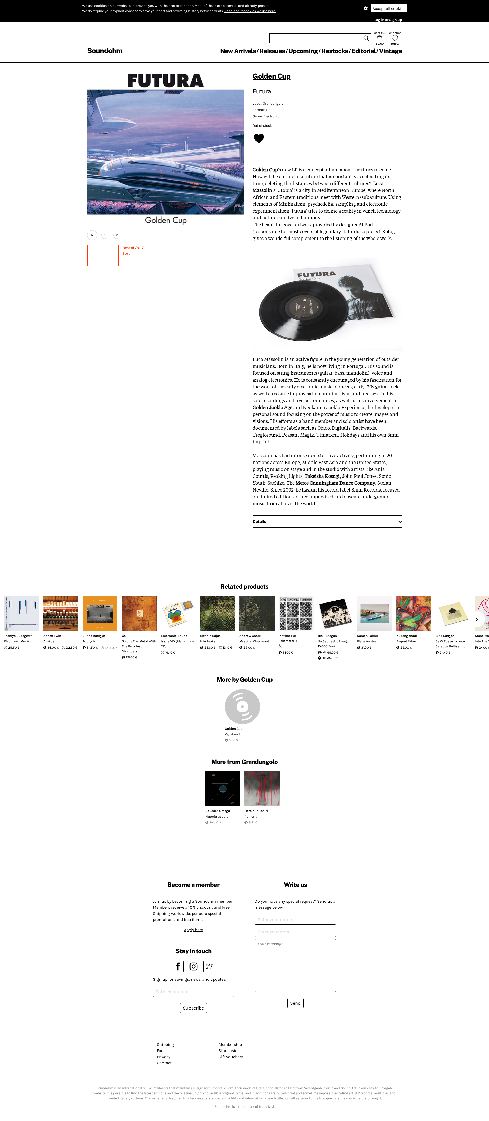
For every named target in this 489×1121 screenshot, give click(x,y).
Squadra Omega (217, 811)
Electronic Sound (174, 636)
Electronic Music (17, 641)
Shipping (165, 1044)
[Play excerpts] (92, 235)
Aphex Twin (52, 636)
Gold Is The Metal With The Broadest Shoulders (139, 646)
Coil (125, 636)
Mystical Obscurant (254, 641)
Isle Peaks (207, 641)
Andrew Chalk (250, 636)
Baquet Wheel (407, 641)
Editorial (363, 51)
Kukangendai (406, 636)
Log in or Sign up (388, 20)
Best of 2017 (132, 247)
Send (295, 1003)
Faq (160, 1050)
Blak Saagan (327, 636)
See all (127, 253)
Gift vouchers (231, 1056)
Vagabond (232, 734)
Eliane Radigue (94, 636)
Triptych (89, 641)
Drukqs (49, 641)
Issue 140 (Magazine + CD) (177, 643)
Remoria (250, 816)
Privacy (163, 1056)
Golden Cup (272, 76)
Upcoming (303, 51)
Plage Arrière (366, 641)
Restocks (334, 51)
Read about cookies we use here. (250, 11)
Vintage (390, 51)
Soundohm (104, 50)
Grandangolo (273, 103)
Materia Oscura (216, 816)
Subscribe (193, 1008)
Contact (164, 1062)
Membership (230, 1044)
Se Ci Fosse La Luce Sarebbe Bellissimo (450, 643)
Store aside (229, 1050)
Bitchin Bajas (210, 636)
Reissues (272, 51)
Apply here (193, 929)
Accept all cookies (389, 8)
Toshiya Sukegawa (18, 636)
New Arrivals (238, 51)
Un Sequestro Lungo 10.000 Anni (333, 643)
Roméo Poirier (367, 636)
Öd (281, 646)
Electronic (271, 116)
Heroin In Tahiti (256, 811)
